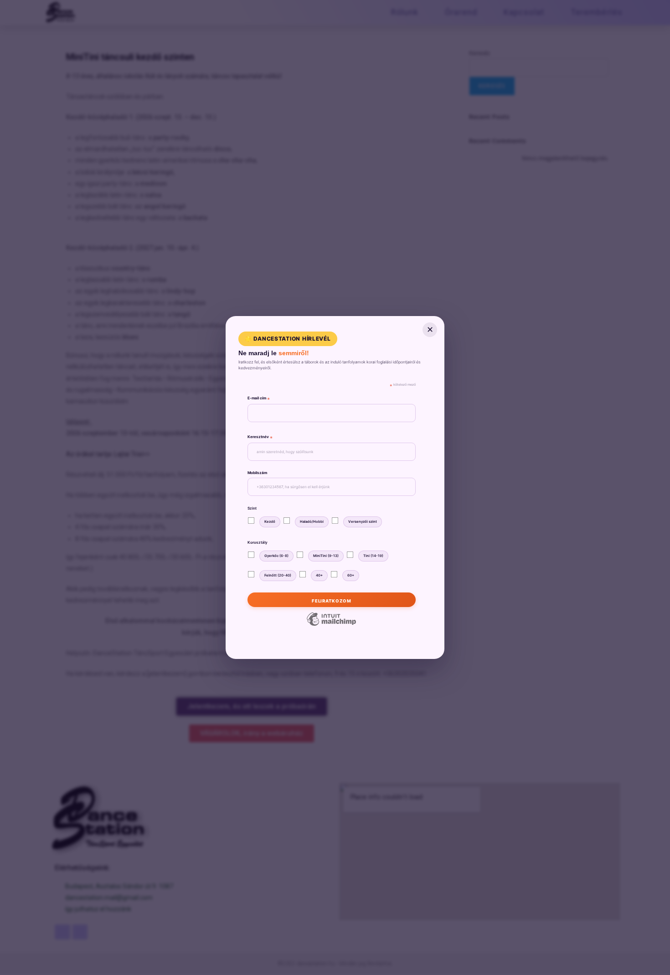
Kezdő (269, 522)
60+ (350, 575)
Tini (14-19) (373, 556)
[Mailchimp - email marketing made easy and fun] (331, 625)
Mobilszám (257, 472)
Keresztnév (260, 437)
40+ (319, 575)
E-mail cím (258, 399)
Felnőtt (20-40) (277, 575)
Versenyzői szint (362, 522)
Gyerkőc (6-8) (276, 556)
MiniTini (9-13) (326, 556)
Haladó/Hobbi (312, 522)
